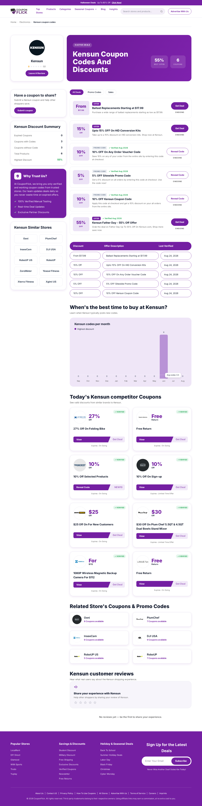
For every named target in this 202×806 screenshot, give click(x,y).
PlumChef (51, 238)
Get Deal (179, 106)
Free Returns (65, 778)
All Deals (77, 92)
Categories (65, 9)
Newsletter (64, 774)
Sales (110, 92)
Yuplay (14, 774)
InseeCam (26, 249)
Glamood (15, 759)
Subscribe (181, 761)
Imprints (163, 793)
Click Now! (117, 2)
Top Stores (39, 11)
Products (51, 9)
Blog (103, 9)
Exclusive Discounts (68, 764)
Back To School (107, 750)
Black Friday (106, 764)
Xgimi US (51, 281)
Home (13, 22)
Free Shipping (66, 759)
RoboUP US (25, 260)
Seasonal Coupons (84, 9)
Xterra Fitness (26, 281)
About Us (39, 793)
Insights (113, 9)
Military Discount (67, 755)
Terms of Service (138, 793)
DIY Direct (15, 755)
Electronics (25, 22)
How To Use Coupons (86, 793)
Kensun (37, 61)
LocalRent (15, 750)
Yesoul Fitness (51, 271)
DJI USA (51, 249)
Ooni (25, 238)
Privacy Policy (66, 793)
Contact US (52, 793)
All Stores (103, 793)
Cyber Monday (107, 774)
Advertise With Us (180, 11)
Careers (152, 793)
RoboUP (51, 260)
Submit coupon (25, 110)
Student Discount (67, 750)
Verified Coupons (67, 769)
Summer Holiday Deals (111, 755)
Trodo (13, 769)
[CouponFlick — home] (19, 11)
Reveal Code (177, 151)
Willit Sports (16, 764)
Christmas (105, 769)
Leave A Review (37, 73)
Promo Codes (94, 92)
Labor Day (105, 759)
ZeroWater (26, 271)
